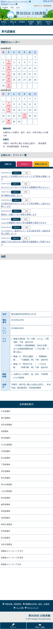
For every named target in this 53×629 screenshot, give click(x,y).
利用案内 (22, 22)
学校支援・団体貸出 (13, 604)
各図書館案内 (31, 23)
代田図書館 (5, 451)
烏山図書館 (5, 458)
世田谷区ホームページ (8, 4)
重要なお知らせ (41, 164)
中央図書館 (5, 411)
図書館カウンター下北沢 (11, 564)
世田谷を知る (48, 23)
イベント (24, 164)
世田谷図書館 (6, 425)
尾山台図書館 (6, 484)
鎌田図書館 (5, 504)
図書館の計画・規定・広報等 (37, 604)
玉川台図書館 (6, 445)
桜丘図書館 (5, 478)
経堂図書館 (5, 511)
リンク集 (19, 608)
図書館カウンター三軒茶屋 (12, 558)
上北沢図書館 (6, 491)
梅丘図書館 (5, 418)
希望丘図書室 (6, 524)
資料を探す (13, 23)
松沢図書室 (5, 538)
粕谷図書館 (5, 498)
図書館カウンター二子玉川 (12, 551)
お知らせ (8, 164)
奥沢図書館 (5, 438)
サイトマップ (32, 608)
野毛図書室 (5, 531)
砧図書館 (4, 431)
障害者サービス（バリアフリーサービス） (15, 1)
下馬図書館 (5, 464)
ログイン (13, 627)
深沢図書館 (5, 471)
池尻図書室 (5, 518)
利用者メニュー (4, 23)
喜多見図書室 (6, 544)
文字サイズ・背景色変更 (43, 6)
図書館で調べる (40, 23)
